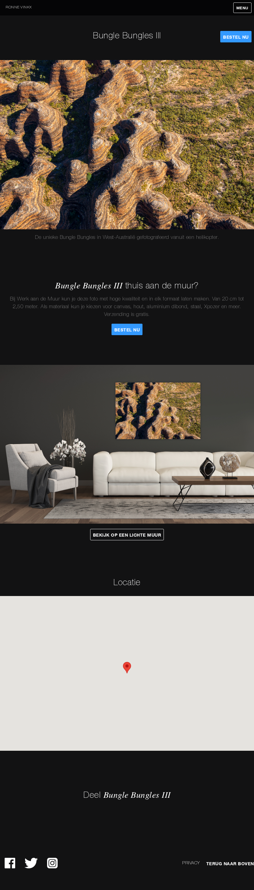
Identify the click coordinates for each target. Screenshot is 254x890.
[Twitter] (31, 863)
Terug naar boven (230, 863)
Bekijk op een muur (127, 535)
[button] (127, 667)
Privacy (191, 863)
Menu (242, 8)
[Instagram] (52, 863)
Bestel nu (236, 37)
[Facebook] (10, 863)
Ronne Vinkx (19, 7)
